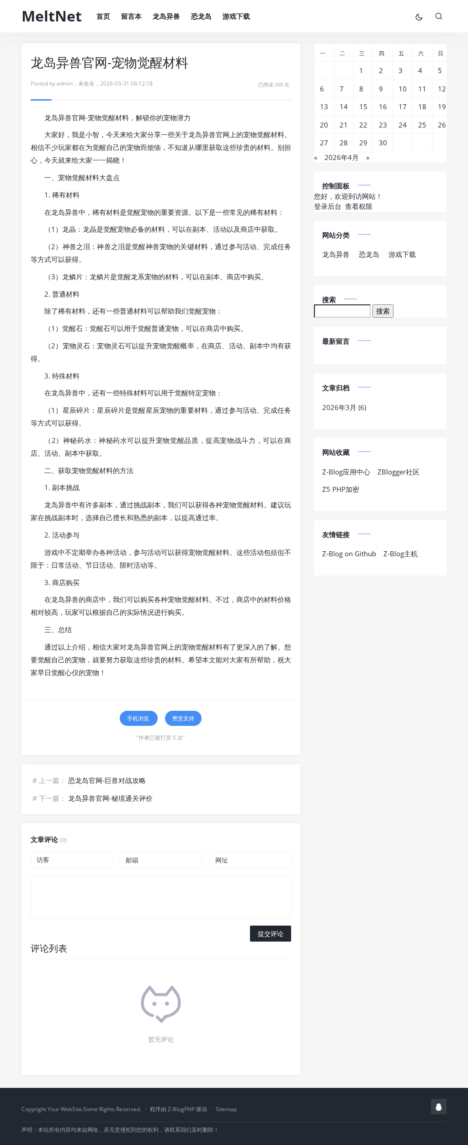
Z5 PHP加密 (340, 489)
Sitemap (226, 1109)
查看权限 (358, 206)
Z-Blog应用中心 (346, 471)
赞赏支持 (183, 718)
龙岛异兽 (166, 16)
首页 (103, 16)
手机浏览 (138, 718)
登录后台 (327, 206)
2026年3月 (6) (344, 407)
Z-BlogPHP (181, 1109)
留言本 (131, 16)
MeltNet (51, 16)
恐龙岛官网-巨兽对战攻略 (107, 780)
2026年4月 (342, 157)
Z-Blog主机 (400, 553)
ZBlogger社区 (399, 471)
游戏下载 (236, 16)
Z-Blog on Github (349, 553)
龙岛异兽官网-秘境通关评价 (110, 798)
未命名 (86, 83)
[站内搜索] (439, 16)
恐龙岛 (201, 16)
